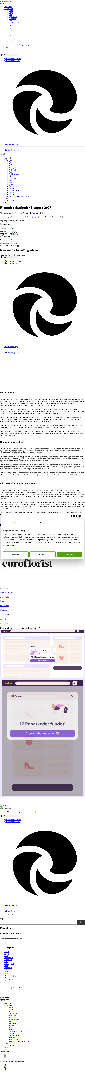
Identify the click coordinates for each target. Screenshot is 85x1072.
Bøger (11, 13)
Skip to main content (7, 1)
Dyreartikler (13, 17)
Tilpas (41, 554)
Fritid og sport (14, 23)
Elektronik (12, 19)
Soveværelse (13, 43)
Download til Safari (13, 61)
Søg (1, 919)
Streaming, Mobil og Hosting (19, 45)
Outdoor (12, 37)
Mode (11, 33)
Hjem (11, 25)
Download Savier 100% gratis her (56, 217)
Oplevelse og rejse (15, 35)
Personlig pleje (14, 39)
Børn (10, 15)
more (6, 992)
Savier (2, 3)
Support (7, 47)
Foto (10, 21)
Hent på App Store (12, 150)
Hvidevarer (13, 27)
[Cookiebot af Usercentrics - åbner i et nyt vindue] (72, 516)
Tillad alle (69, 554)
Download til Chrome (13, 59)
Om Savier (8, 7)
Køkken (11, 29)
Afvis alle (15, 554)
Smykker (12, 41)
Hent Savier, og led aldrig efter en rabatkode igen (17, 217)
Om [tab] (70, 523)
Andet (11, 11)
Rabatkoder (8, 9)
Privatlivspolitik (9, 49)
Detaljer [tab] (43, 523)
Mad (10, 31)
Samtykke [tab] (15, 523)
